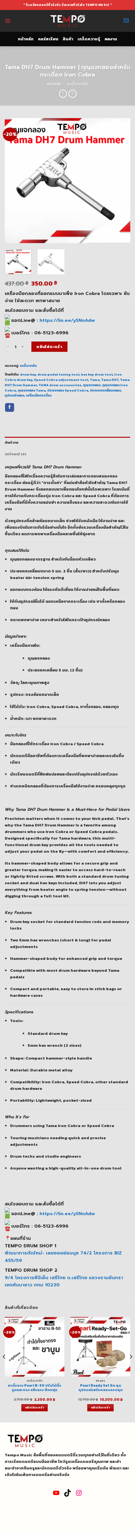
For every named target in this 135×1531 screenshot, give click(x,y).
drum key (28, 374)
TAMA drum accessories (60, 384)
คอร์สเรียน (48, 39)
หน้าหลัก (26, 39)
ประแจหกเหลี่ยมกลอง (105, 390)
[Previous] (15, 180)
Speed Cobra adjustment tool (61, 379)
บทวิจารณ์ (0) (15, 453)
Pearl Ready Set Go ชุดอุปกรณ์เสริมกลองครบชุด (100, 1387)
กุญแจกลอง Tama (32, 390)
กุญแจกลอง (91, 384)
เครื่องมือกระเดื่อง (38, 395)
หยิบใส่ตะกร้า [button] (34, 1407)
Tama (95, 379)
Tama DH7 (109, 379)
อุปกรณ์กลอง (14, 395)
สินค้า (68, 39)
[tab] (67, 442)
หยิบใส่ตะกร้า (49, 347)
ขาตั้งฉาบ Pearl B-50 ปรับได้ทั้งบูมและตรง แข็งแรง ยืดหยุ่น (34, 1387)
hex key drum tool (97, 374)
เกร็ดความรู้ (89, 39)
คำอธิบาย (11, 442)
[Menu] (8, 21)
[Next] (120, 180)
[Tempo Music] (68, 20)
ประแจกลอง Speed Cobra (67, 390)
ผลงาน (111, 39)
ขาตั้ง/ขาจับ (77, 84)
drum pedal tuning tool (58, 374)
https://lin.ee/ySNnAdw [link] (67, 320)
